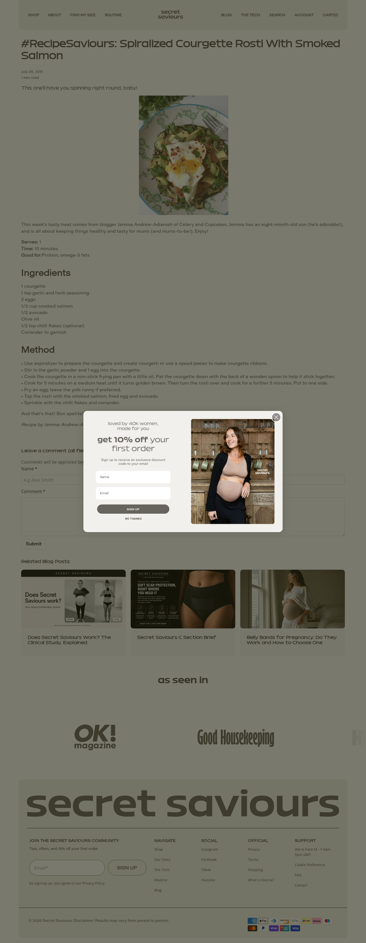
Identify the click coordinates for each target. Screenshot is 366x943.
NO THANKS (133, 518)
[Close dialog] (276, 417)
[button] (133, 509)
